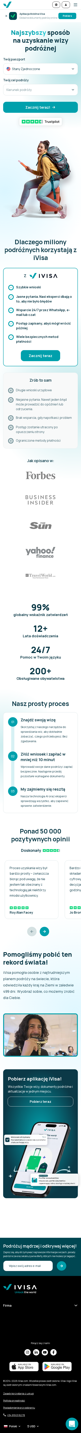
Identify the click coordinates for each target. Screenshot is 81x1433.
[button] (74, 4)
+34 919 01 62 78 (16, 1415)
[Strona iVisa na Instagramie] (27, 1352)
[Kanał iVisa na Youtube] (45, 1352)
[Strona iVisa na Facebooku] (53, 1352)
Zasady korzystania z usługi (18, 1393)
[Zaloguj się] (66, 4)
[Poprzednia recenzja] (32, 939)
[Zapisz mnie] (61, 1266)
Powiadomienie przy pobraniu (19, 1407)
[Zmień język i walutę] (56, 5)
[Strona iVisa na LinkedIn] (36, 1352)
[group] (31, 897)
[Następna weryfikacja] (44, 939)
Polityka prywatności (14, 1400)
